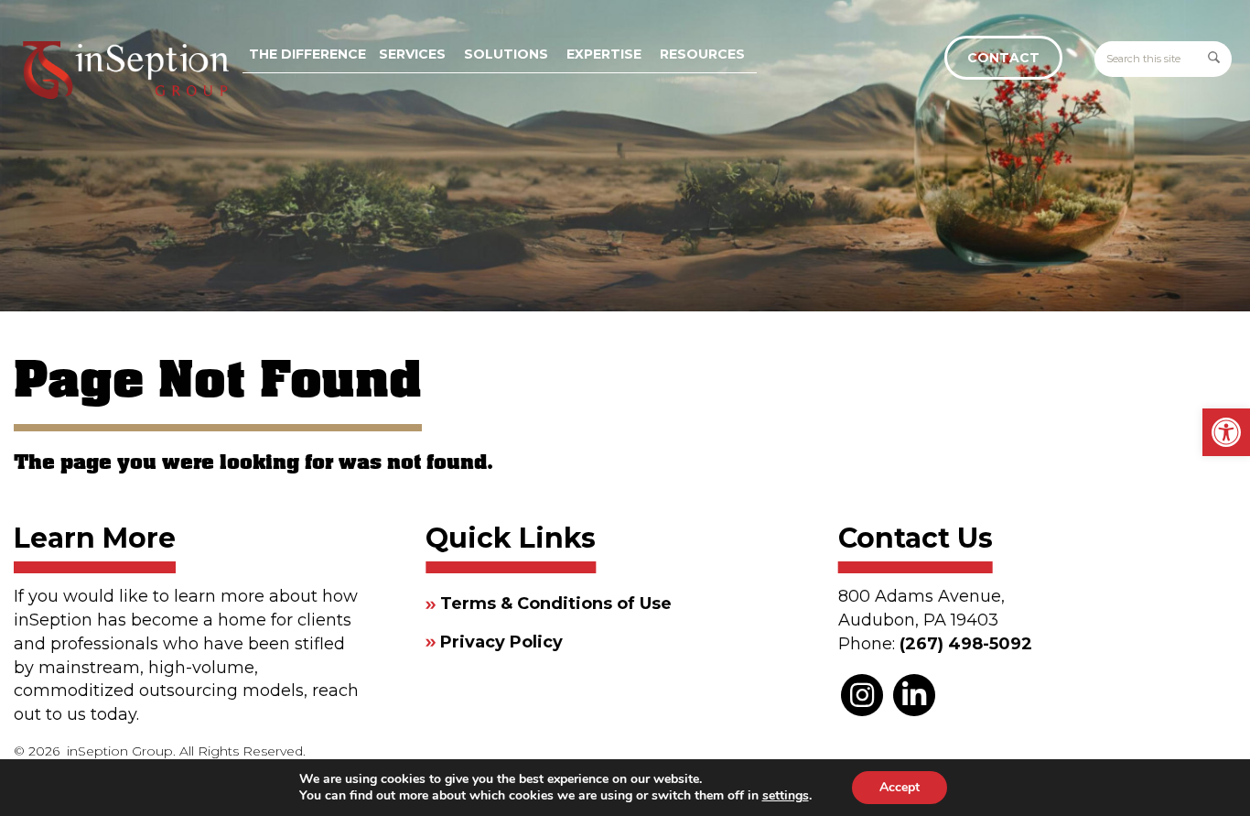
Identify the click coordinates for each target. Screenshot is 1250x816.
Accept (899, 787)
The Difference (307, 54)
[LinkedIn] (914, 695)
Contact (1003, 57)
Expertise (603, 54)
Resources (702, 54)
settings (785, 796)
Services (412, 54)
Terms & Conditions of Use (556, 603)
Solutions (506, 54)
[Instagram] (862, 695)
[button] (1226, 432)
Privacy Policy (501, 642)
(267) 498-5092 (966, 644)
